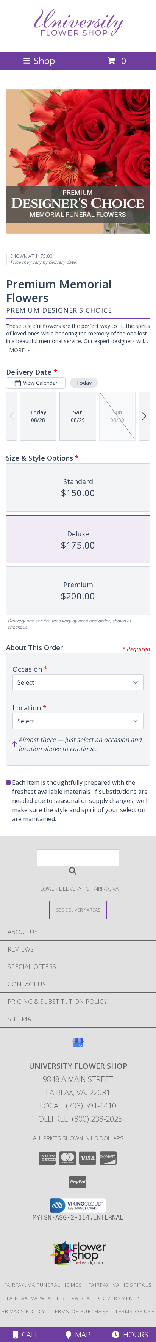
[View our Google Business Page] (78, 1046)
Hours (133, 1334)
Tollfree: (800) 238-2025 (78, 1119)
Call (28, 1334)
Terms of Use (134, 1311)
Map (80, 1334)
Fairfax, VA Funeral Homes (43, 1284)
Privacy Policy (23, 1311)
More (17, 350)
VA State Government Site (110, 1298)
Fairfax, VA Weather (36, 1298)
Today (84, 382)
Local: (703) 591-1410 (78, 1106)
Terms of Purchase (80, 1311)
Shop (44, 60)
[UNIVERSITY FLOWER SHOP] (78, 40)
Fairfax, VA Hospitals (120, 1284)
